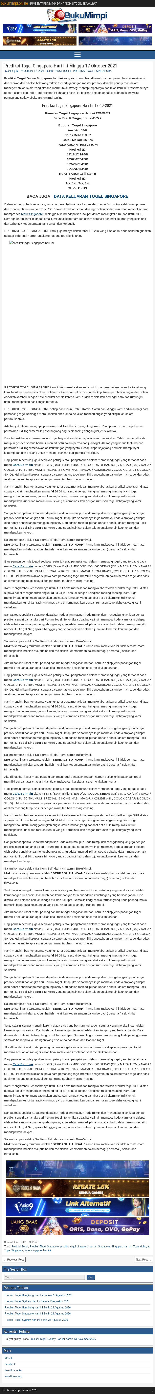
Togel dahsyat (141, 1246)
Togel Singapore (13, 1250)
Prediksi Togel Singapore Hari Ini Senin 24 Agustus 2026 (38, 1313)
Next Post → (143, 1259)
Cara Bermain (23, 464)
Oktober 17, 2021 (34, 70)
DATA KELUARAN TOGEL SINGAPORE (91, 196)
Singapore (104, 1246)
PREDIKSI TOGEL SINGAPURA (92, 70)
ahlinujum (13, 70)
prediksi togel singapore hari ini (78, 1246)
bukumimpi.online (14, 3)
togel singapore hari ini (38, 1250)
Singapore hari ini (121, 1246)
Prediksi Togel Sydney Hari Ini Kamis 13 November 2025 (62, 1338)
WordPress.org (13, 1376)
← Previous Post (14, 1259)
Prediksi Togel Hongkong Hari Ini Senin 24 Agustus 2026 (38, 1307)
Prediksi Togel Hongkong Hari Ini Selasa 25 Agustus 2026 (38, 1295)
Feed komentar (13, 1370)
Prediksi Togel (20, 1246)
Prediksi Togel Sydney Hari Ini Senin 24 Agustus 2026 (36, 1319)
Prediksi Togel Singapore (44, 1246)
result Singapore (32, 214)
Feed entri (10, 1364)
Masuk (9, 1358)
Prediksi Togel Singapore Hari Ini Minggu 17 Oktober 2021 (60, 66)
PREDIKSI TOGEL (60, 70)
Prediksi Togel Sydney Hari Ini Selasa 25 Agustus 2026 (37, 1301)
